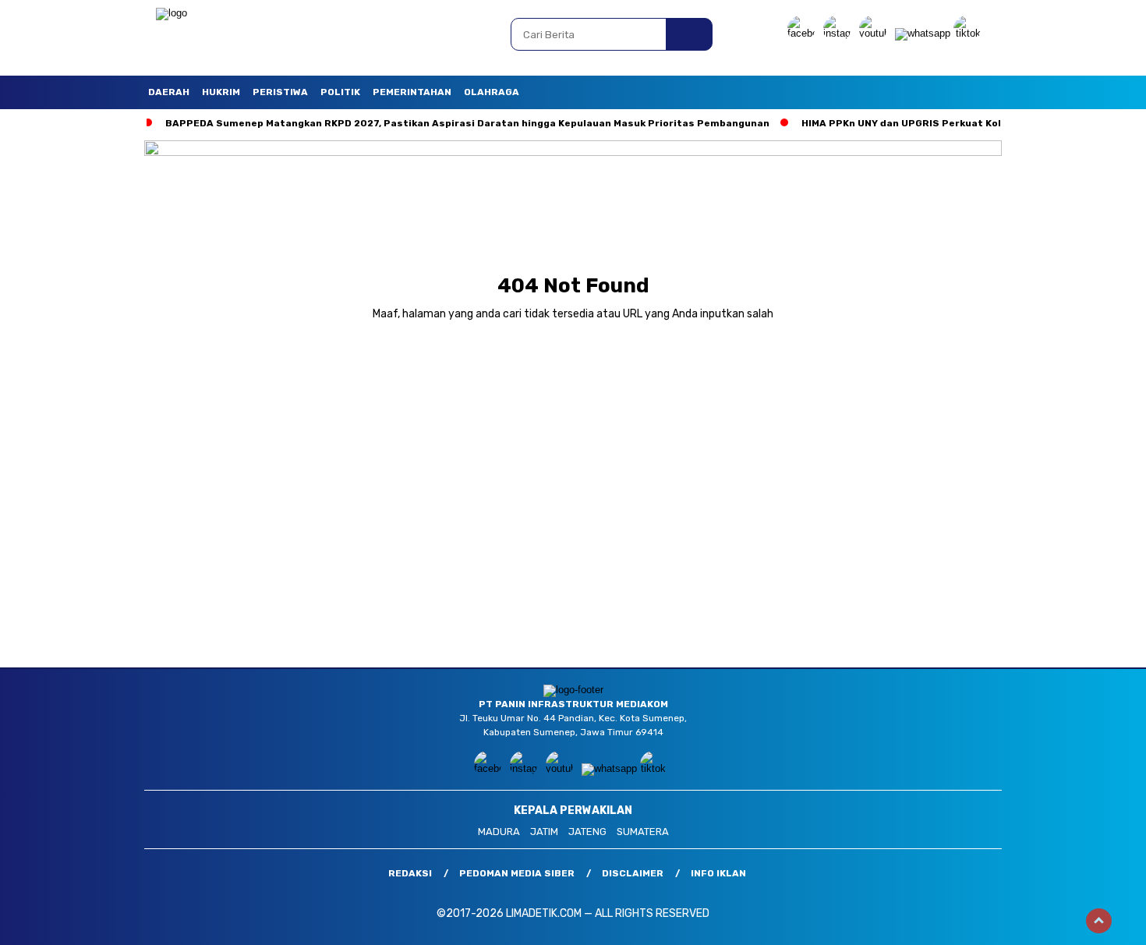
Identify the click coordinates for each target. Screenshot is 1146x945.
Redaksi (410, 873)
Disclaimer (632, 873)
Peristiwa (280, 92)
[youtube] (875, 33)
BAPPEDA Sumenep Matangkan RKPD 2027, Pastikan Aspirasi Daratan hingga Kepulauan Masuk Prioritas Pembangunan (467, 123)
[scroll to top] (1098, 921)
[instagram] (839, 33)
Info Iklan (718, 873)
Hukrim (221, 92)
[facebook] (803, 33)
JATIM (544, 831)
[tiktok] (969, 33)
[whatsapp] (922, 33)
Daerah (168, 92)
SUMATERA (643, 831)
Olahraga (491, 92)
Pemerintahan (412, 92)
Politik (340, 92)
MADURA (499, 831)
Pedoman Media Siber (517, 873)
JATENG (587, 831)
